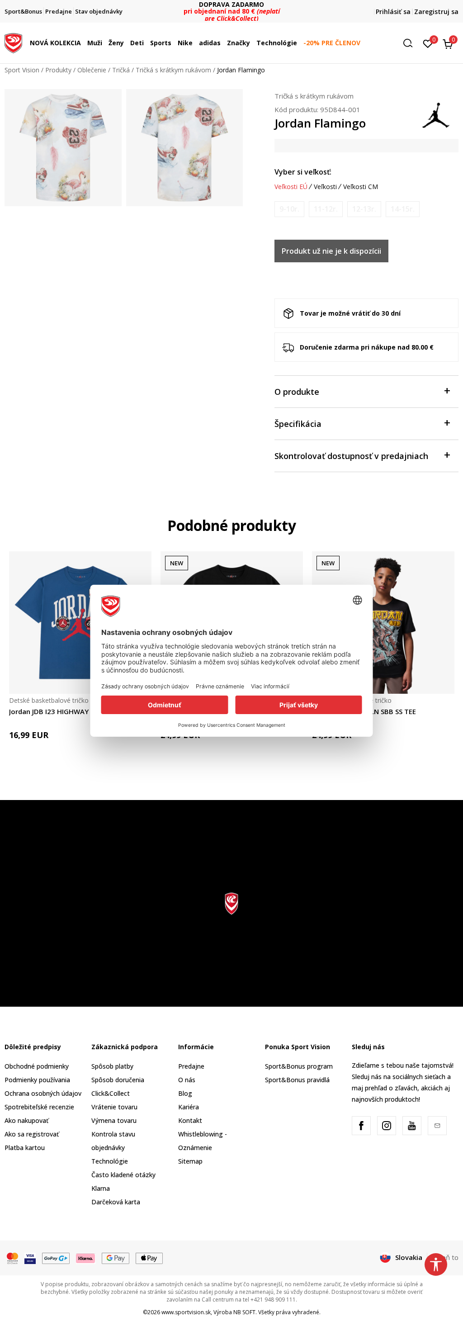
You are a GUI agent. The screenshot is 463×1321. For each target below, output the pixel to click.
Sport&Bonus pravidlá (297, 1079)
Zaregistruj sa (436, 11)
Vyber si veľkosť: (302, 172)
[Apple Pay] (149, 1258)
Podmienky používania (37, 1079)
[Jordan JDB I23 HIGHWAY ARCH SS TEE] (80, 622)
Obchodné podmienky (37, 1066)
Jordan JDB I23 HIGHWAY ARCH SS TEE (70, 711)
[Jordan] (435, 114)
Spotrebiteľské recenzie (39, 1107)
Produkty (58, 70)
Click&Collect (110, 1093)
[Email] (437, 1126)
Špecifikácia (297, 423)
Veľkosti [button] (325, 186)
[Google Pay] (115, 1258)
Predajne (191, 1066)
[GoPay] (56, 1258)
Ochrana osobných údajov (43, 1093)
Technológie (109, 1161)
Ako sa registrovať (32, 1134)
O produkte (296, 391)
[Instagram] (387, 1126)
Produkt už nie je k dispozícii (331, 251)
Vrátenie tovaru (114, 1107)
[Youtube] (412, 1126)
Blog (185, 1093)
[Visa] (30, 1258)
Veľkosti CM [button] (360, 186)
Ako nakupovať (26, 1120)
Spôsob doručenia (117, 1079)
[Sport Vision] (13, 42)
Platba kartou (25, 1147)
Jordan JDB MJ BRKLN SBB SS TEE (364, 711)
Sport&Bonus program (299, 1066)
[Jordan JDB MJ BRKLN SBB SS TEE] (383, 622)
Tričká (121, 70)
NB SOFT (244, 1312)
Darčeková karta (115, 1202)
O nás (186, 1079)
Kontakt (190, 1120)
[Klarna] (86, 1258)
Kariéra (188, 1107)
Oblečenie (91, 70)
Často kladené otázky (123, 1174)
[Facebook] (361, 1126)
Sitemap (190, 1161)
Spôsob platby (112, 1066)
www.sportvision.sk (186, 1312)
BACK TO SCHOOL (232, 8)
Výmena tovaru (114, 1120)
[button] (83, 43)
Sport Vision (22, 70)
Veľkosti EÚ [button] (290, 186)
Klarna (100, 1188)
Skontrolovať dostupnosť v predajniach (351, 455)
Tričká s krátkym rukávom (173, 70)
